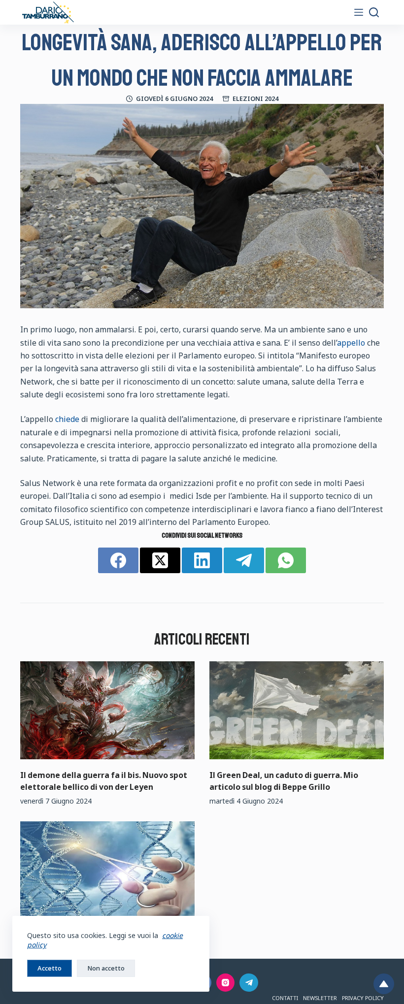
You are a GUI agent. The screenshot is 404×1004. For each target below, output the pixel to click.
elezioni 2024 (255, 98)
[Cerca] (374, 12)
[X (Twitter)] (160, 560)
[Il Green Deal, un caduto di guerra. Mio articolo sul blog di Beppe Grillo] (296, 710)
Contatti (285, 998)
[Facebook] (118, 560)
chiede (67, 419)
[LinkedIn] (202, 560)
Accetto (49, 968)
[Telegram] (244, 560)
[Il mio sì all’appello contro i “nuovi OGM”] (107, 870)
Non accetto (106, 968)
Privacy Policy (363, 998)
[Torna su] (383, 983)
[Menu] (358, 12)
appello (352, 342)
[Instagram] (225, 982)
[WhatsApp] (286, 560)
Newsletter (320, 998)
